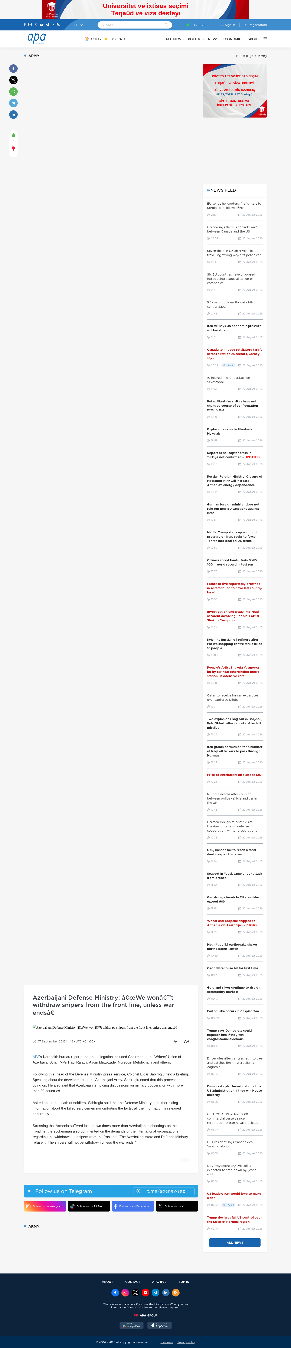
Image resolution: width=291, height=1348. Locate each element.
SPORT (253, 39)
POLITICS (196, 39)
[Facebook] (25, 25)
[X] (35, 25)
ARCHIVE (159, 1281)
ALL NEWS (174, 39)
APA (36, 1057)
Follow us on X (174, 1206)
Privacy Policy (186, 1342)
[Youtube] (41, 25)
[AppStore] (159, 1326)
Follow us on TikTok (89, 1206)
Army (262, 56)
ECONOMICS (233, 39)
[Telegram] (47, 25)
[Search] (166, 25)
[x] (135, 1293)
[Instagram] (30, 25)
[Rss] (58, 25)
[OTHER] (263, 38)
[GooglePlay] (132, 1326)
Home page (244, 55)
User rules (167, 1342)
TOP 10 (184, 1281)
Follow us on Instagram (47, 1206)
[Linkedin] (53, 25)
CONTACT (132, 1281)
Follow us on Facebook (134, 1206)
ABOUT (107, 1281)
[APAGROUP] (145, 1315)
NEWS (213, 39)
